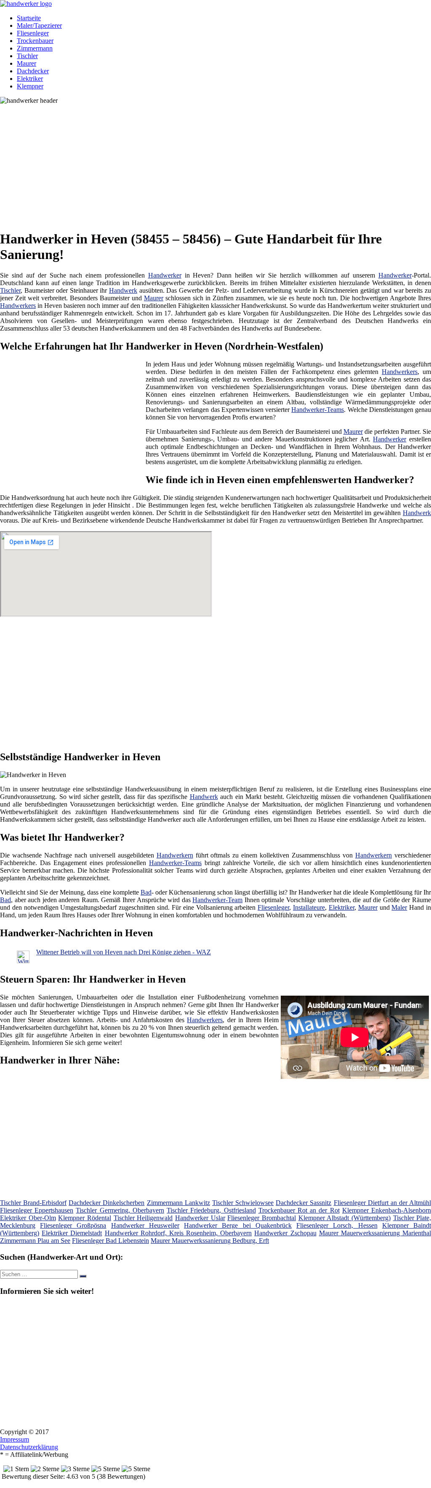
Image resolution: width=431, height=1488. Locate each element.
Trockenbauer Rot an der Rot (299, 1210)
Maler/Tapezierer (39, 25)
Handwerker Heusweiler (145, 1225)
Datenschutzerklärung (29, 1447)
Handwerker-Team (217, 899)
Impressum (14, 1439)
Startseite (29, 17)
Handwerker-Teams (317, 409)
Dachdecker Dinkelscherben (106, 1202)
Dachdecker (33, 71)
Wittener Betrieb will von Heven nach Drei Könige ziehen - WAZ (123, 952)
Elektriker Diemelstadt (72, 1233)
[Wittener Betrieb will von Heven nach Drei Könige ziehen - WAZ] (23, 960)
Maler (399, 907)
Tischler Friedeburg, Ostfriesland (211, 1210)
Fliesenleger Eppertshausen (36, 1210)
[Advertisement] (218, 163)
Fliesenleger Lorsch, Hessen (336, 1225)
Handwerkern (175, 855)
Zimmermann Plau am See (35, 1240)
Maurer (26, 63)
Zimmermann (35, 48)
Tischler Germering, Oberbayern (120, 1210)
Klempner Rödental (84, 1217)
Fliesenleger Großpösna (73, 1225)
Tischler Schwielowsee (243, 1202)
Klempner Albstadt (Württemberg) (344, 1217)
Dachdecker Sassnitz (303, 1202)
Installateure (309, 907)
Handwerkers (18, 305)
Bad (146, 892)
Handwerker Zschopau (285, 1233)
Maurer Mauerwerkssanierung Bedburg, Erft (210, 1240)
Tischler (27, 55)
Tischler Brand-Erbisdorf (33, 1202)
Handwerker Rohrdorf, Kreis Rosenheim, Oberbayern (178, 1233)
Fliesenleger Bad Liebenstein (110, 1240)
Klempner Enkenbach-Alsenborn (386, 1210)
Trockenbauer (35, 40)
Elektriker (30, 78)
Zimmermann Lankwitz (178, 1202)
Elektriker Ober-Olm (28, 1217)
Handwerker (164, 275)
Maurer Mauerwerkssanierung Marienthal (375, 1233)
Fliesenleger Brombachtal (261, 1217)
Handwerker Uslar (200, 1217)
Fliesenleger (33, 33)
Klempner (30, 86)
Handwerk (123, 290)
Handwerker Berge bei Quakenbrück (238, 1225)
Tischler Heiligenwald (143, 1217)
